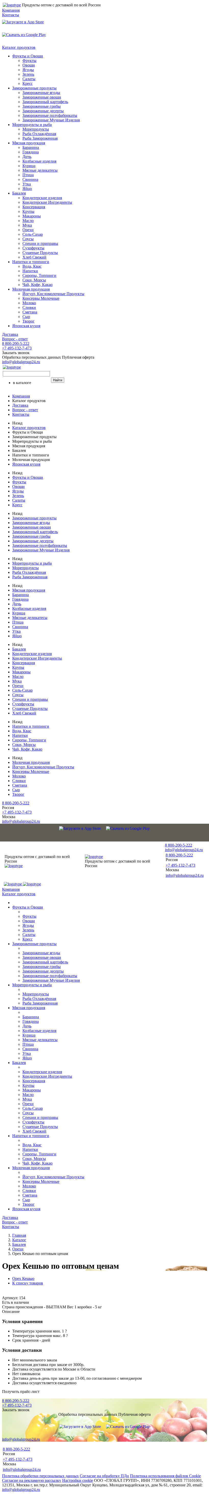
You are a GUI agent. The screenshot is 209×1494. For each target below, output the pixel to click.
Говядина (30, 152)
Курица (28, 166)
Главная (19, 1235)
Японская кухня (26, 326)
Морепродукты (35, 129)
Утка (26, 184)
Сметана (29, 312)
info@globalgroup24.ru (21, 1489)
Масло (28, 220)
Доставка (10, 334)
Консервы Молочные (40, 298)
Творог (28, 321)
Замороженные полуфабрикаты (49, 115)
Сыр (26, 316)
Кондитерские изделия (42, 198)
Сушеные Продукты (40, 252)
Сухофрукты (33, 248)
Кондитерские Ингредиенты (47, 202)
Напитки (30, 271)
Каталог (19, 1240)
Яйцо (27, 188)
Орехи (28, 230)
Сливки (29, 307)
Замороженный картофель (45, 102)
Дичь (26, 156)
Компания (11, 10)
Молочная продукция (31, 289)
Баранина (30, 147)
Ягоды (28, 70)
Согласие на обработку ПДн (104, 1476)
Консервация (33, 207)
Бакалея (19, 193)
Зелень (28, 74)
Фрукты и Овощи (27, 56)
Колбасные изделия (39, 161)
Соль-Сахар (32, 234)
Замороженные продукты (34, 88)
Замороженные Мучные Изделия (51, 120)
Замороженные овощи (41, 97)
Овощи (28, 65)
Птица (28, 175)
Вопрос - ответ (15, 339)
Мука (27, 225)
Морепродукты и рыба (32, 124)
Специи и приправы (40, 243)
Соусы (28, 239)
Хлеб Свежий (34, 257)
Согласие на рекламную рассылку (31, 1480)
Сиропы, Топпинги (39, 275)
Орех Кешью (23, 1278)
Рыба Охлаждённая (39, 134)
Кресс (27, 83)
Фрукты (29, 60)
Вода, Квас (32, 266)
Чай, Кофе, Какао (37, 284)
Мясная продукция (28, 143)
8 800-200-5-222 (15, 343)
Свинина (30, 179)
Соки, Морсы (34, 280)
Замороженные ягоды (41, 92)
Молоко (29, 303)
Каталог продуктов (18, 47)
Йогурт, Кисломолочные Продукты (53, 294)
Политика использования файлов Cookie (165, 1476)
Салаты (28, 79)
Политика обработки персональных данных (40, 1476)
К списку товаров (27, 1283)
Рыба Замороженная (40, 138)
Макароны (31, 216)
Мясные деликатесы (40, 170)
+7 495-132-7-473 (17, 348)
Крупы (28, 211)
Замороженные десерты (43, 111)
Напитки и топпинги (30, 262)
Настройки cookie (77, 1480)
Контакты (10, 15)
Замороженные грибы (41, 106)
